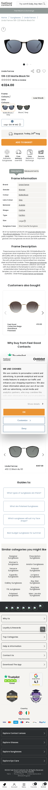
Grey (21, 200)
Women (22, 190)
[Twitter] (13, 608)
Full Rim (22, 215)
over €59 (18, 158)
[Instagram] (18, 608)
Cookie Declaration (34, 774)
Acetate (22, 205)
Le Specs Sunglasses (35, 575)
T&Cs (9, 774)
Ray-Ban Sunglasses (35, 582)
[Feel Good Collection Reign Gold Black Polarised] (24, 293)
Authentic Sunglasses (7, 158)
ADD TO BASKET (24, 142)
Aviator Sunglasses (35, 564)
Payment (41, 157)
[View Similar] (38, 71)
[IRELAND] (28, 713)
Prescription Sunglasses (34, 557)
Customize (22, 420)
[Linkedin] (29, 608)
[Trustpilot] (12, 684)
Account (14, 787)
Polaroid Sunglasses (35, 569)
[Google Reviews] (36, 685)
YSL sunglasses (13, 589)
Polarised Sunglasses (13, 594)
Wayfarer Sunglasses (35, 588)
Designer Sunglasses (13, 557)
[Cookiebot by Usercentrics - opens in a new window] (34, 359)
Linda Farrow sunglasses (33, 274)
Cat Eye (22, 210)
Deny (24, 428)
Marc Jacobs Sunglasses (35, 594)
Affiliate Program (24, 776)
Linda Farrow (24, 184)
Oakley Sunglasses (13, 583)
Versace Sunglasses (13, 569)
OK (24, 412)
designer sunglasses (38, 262)
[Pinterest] (35, 608)
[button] (24, 64)
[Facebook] (7, 608)
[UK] (21, 713)
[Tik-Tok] (41, 606)
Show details (34, 404)
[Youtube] (24, 608)
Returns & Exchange (30, 158)
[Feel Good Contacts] (6, 4)
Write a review (19, 80)
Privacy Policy (19, 774)
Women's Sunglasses (13, 563)
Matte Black (23, 195)
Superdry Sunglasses (13, 575)
